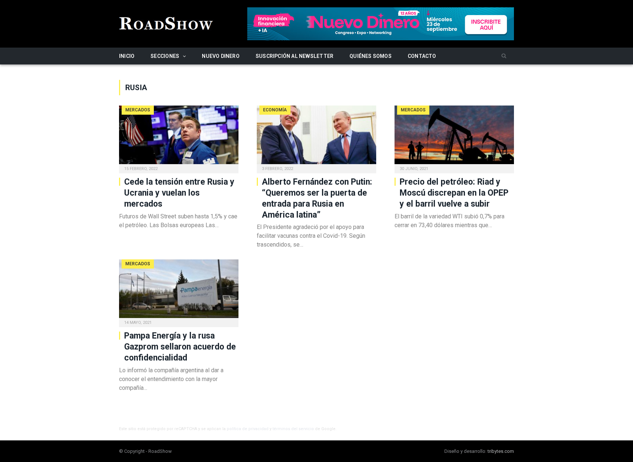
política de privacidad (248, 428)
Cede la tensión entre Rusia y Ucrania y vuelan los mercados (179, 193)
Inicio (126, 56)
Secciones (165, 56)
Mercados (137, 109)
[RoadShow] (166, 22)
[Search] (504, 56)
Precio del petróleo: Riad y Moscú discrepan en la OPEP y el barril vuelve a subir (454, 193)
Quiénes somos (370, 56)
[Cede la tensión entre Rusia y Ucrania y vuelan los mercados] (178, 137)
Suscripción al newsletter (294, 56)
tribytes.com (501, 451)
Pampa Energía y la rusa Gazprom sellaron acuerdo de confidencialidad (180, 347)
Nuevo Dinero (221, 56)
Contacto (422, 56)
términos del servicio (293, 428)
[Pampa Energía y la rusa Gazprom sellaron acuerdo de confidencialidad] (178, 290)
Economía (275, 109)
